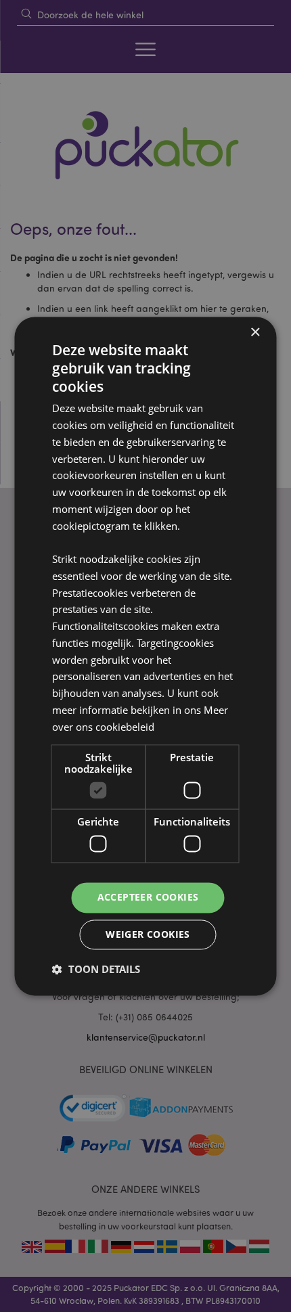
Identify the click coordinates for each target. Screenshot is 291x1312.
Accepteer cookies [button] (148, 896)
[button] (96, 969)
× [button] (255, 332)
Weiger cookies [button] (148, 934)
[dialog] (145, 656)
